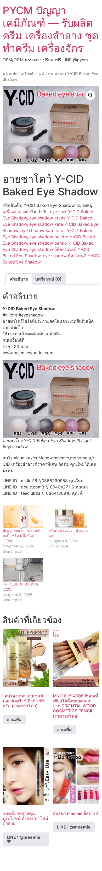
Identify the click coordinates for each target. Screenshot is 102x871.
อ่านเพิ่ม (14, 719)
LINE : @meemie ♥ (23, 839)
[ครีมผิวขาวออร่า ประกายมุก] (68, 516)
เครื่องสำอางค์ (32, 73)
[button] (90, 95)
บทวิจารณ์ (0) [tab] (48, 279)
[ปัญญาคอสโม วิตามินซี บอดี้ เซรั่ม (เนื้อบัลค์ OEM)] (23, 516)
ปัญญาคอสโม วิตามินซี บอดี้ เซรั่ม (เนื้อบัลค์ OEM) (21, 535)
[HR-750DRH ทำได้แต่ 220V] (23, 570)
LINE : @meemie (73, 827)
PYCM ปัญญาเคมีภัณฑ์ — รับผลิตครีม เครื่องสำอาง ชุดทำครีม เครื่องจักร (51, 29)
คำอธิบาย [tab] (19, 279)
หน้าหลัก (10, 73)
